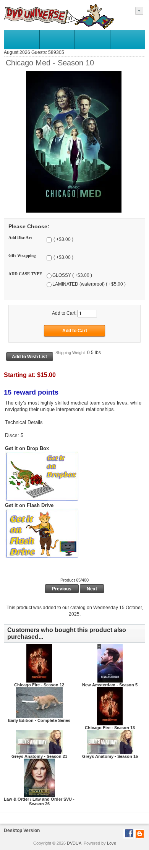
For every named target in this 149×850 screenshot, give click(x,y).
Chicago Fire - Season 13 (110, 727)
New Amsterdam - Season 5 (110, 685)
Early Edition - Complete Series (39, 720)
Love (111, 843)
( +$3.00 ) (62, 239)
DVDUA (74, 843)
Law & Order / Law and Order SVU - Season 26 (39, 801)
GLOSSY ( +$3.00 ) (72, 275)
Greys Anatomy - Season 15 (110, 756)
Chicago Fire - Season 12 (39, 685)
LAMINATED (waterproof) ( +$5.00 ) (89, 284)
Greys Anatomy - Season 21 (39, 756)
